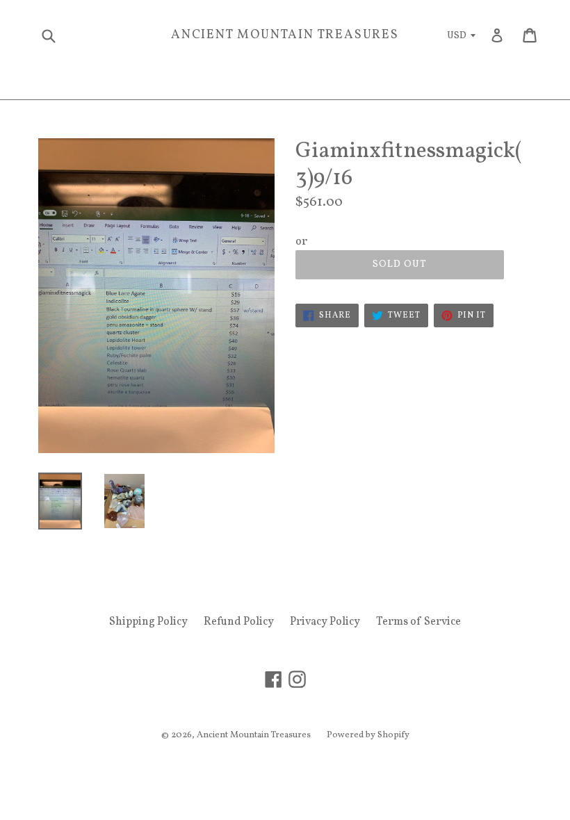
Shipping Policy (148, 622)
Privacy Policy (325, 622)
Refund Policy (239, 622)
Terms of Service (418, 622)
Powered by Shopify (368, 735)
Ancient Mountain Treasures (285, 35)
